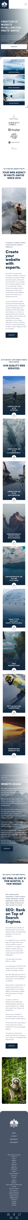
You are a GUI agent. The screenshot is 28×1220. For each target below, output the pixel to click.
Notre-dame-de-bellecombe (14, 1184)
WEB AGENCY (14, 1142)
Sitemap (14, 1203)
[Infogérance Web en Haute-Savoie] (14, 81)
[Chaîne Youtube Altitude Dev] (11, 1217)
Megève (14, 1160)
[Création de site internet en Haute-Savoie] (14, 65)
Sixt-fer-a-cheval (14, 1188)
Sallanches (14, 1168)
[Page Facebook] (14, 1214)
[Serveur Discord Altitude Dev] (8, 1214)
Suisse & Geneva (14, 1192)
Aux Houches (14, 1190)
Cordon (14, 1171)
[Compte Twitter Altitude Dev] (19, 1214)
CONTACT (14, 46)
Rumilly (14, 1186)
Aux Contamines (14, 1173)
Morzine (14, 1183)
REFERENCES (14, 1139)
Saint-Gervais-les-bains (14, 1155)
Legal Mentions (14, 1197)
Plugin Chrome (14, 1196)
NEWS (14, 1133)
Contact (14, 1205)
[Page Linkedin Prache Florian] (17, 1217)
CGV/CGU (14, 1199)
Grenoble (14, 1177)
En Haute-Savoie (14, 1194)
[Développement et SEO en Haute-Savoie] (14, 96)
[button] (25, 4)
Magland (14, 1181)
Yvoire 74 (14, 1156)
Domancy (14, 1175)
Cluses (14, 1162)
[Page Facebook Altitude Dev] (14, 1214)
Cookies (14, 1201)
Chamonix (14, 1164)
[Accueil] (4, 4)
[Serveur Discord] (8, 1214)
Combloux (14, 1169)
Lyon (14, 1179)
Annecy (14, 1166)
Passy (14, 1158)
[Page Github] (17, 1217)
